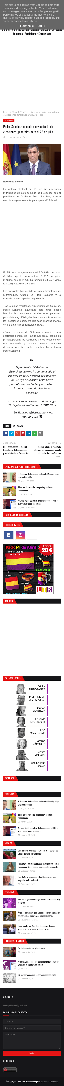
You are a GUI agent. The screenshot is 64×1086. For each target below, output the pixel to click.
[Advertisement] (32, 74)
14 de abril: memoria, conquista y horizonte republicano (35, 489)
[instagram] (20, 535)
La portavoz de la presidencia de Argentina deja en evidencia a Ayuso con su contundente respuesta (38, 865)
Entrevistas (45, 34)
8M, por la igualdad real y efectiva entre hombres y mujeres (39, 901)
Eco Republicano (13, 137)
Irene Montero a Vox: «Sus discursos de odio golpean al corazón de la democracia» (36, 927)
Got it (41, 26)
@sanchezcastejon (20, 371)
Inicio (5, 112)
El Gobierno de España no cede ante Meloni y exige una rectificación (38, 475)
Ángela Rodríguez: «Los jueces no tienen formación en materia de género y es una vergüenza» (39, 914)
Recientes (9, 794)
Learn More (27, 26)
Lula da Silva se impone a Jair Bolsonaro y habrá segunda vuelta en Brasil (37, 878)
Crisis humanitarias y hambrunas (31, 948)
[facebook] (8, 535)
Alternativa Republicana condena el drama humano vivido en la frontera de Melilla (38, 963)
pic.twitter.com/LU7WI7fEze (39, 405)
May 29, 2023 (30, 416)
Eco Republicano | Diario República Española (40, 1081)
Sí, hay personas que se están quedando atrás (37, 975)
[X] (32, 535)
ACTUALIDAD (16, 112)
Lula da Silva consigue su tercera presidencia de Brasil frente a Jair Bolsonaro (38, 852)
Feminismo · (31, 34)
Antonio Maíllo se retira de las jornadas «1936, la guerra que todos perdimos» (38, 502)
